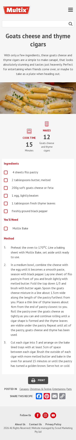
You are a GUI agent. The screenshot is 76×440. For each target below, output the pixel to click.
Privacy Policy (53, 424)
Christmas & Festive (40, 389)
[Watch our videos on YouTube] (53, 415)
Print (41, 380)
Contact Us (35, 424)
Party (69, 389)
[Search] (70, 23)
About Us (20, 424)
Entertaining (58, 389)
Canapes (24, 389)
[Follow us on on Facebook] (38, 415)
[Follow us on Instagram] (45, 415)
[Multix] (16, 10)
